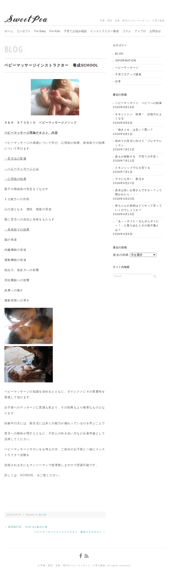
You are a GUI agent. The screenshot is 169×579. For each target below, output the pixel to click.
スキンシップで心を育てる (132, 167)
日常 (118, 81)
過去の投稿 (121, 254)
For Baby (40, 31)
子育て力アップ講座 (128, 74)
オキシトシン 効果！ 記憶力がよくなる (138, 116)
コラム (126, 31)
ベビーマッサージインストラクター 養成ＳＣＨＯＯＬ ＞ (70, 532)
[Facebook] (81, 556)
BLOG (13, 49)
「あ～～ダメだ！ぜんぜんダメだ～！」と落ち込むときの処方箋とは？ (137, 225)
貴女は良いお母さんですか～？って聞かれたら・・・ (138, 192)
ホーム (8, 31)
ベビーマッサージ (126, 67)
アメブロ (140, 31)
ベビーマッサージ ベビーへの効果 (138, 103)
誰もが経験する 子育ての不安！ (137, 156)
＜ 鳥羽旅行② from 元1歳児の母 (25, 527)
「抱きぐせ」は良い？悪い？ (134, 129)
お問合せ (155, 31)
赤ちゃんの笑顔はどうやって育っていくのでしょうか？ (138, 208)
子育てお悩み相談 (75, 31)
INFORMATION (125, 60)
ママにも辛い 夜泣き (129, 179)
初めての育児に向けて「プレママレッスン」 (138, 143)
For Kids (55, 31)
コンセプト (24, 31)
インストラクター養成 (104, 31)
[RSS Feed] (87, 556)
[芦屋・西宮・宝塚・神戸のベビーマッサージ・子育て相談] (26, 18)
